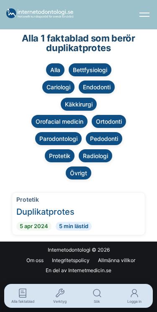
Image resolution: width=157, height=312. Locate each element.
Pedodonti (104, 138)
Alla (55, 69)
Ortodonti (109, 121)
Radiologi (95, 155)
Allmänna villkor (116, 260)
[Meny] (144, 14)
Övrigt (78, 173)
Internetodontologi (69, 250)
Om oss (35, 260)
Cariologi (58, 87)
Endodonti (97, 87)
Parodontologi (58, 138)
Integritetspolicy (71, 260)
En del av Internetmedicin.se (78, 270)
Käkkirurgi (79, 104)
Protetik (59, 155)
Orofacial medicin (59, 121)
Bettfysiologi (90, 69)
